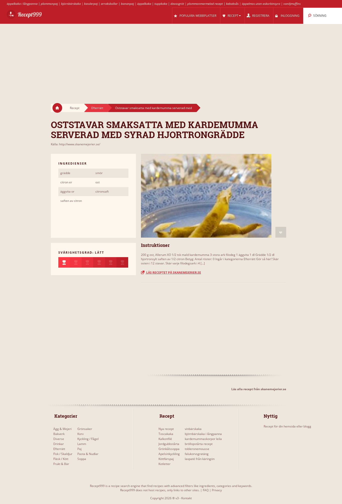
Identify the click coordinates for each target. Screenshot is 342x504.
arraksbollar (109, 4)
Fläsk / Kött (60, 459)
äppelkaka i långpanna (22, 4)
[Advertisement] (171, 59)
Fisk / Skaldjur (62, 454)
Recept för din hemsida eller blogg (287, 426)
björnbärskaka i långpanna (203, 434)
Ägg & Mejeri (62, 429)
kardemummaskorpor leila (203, 439)
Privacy (217, 490)
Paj (79, 449)
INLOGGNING (290, 16)
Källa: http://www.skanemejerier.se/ (75, 144)
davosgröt (177, 4)
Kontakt (186, 498)
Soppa (81, 459)
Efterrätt (97, 108)
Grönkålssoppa (169, 449)
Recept (74, 108)
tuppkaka (160, 4)
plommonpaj (49, 4)
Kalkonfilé (165, 439)
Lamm (81, 444)
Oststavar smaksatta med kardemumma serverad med (153, 108)
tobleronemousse (197, 449)
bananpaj (127, 4)
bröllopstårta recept (199, 444)
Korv (80, 434)
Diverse (58, 439)
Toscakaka (165, 434)
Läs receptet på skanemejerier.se (173, 272)
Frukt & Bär (61, 464)
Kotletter (164, 464)
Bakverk (59, 434)
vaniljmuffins (292, 4)
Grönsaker (84, 429)
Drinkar (58, 444)
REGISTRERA (260, 16)
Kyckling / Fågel (88, 439)
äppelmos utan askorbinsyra (261, 4)
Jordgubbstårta (168, 444)
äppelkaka (144, 4)
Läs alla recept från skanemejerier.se (258, 389)
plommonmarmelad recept (205, 4)
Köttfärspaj (166, 459)
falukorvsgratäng (197, 454)
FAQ (206, 490)
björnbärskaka (71, 4)
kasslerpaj (91, 4)
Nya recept (166, 429)
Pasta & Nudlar (87, 454)
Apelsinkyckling (169, 454)
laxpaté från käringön (200, 459)
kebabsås (232, 4)
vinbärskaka (193, 429)
